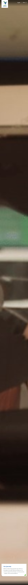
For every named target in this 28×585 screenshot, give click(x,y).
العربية (18, 2)
